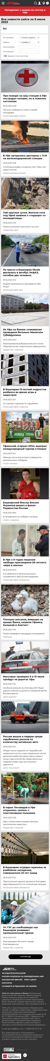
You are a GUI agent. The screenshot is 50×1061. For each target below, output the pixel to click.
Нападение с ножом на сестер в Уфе (25, 11)
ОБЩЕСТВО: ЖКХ (10, 230)
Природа (7, 637)
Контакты (7, 983)
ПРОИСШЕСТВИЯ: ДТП (13, 290)
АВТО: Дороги (10, 697)
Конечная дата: (8, 51)
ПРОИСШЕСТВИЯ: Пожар (14, 116)
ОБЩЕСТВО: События (13, 350)
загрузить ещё (25, 956)
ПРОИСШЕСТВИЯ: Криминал (16, 580)
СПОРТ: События (11, 520)
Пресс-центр (30, 980)
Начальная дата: (9, 47)
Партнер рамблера (21, 1049)
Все (5, 28)
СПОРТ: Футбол (10, 463)
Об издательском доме (14, 973)
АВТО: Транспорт (11, 768)
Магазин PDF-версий (12, 980)
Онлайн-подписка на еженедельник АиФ (23, 976)
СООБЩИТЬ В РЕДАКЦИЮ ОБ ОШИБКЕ (19, 986)
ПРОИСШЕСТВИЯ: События (15, 407)
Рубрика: (6, 42)
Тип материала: (8, 37)
